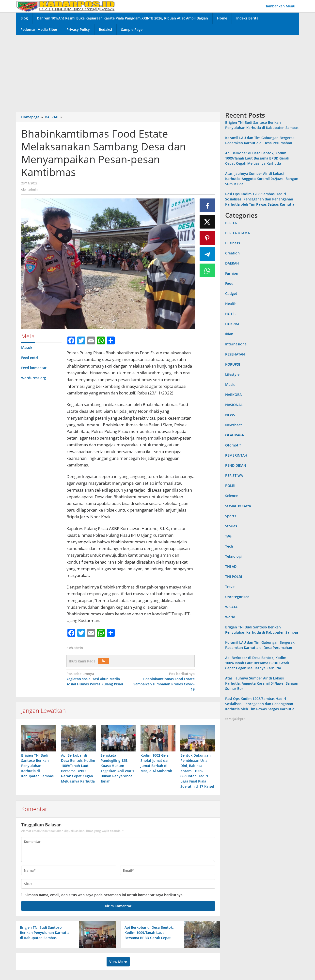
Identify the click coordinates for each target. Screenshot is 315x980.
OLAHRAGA (234, 435)
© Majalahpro (235, 718)
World (230, 617)
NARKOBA (233, 394)
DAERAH (232, 263)
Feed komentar (34, 367)
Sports (230, 516)
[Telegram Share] (207, 254)
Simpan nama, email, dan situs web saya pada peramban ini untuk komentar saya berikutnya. (104, 894)
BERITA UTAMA (237, 233)
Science (231, 495)
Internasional (236, 344)
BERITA (231, 222)
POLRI (230, 485)
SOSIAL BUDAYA (238, 505)
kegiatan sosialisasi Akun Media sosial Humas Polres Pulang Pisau (94, 678)
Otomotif (233, 445)
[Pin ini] (207, 238)
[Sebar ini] (207, 205)
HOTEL (230, 313)
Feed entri (29, 357)
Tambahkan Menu (280, 6)
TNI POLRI (233, 576)
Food (229, 283)
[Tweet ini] (207, 222)
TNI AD (230, 566)
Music (230, 384)
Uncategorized (237, 596)
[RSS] (103, 661)
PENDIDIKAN (235, 465)
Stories (231, 526)
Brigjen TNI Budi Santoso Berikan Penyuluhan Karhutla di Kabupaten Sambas (37, 765)
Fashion (231, 273)
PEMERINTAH (236, 455)
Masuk (26, 347)
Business (232, 243)
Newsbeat (233, 425)
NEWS (230, 414)
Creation (232, 253)
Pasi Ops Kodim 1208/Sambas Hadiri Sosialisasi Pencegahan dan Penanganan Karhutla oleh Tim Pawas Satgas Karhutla (259, 199)
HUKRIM (232, 323)
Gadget (231, 293)
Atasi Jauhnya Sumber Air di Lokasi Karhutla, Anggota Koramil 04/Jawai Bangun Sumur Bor (261, 178)
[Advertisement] (157, 72)
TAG (228, 536)
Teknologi (233, 556)
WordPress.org (33, 377)
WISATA (231, 607)
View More (118, 961)
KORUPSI (232, 364)
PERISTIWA (234, 475)
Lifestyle (232, 374)
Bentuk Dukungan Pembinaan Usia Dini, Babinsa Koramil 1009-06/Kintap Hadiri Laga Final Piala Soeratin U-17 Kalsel (197, 771)
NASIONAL (234, 404)
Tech (229, 546)
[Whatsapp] (207, 270)
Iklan (229, 334)
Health (230, 303)
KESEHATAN (235, 354)
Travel (230, 586)
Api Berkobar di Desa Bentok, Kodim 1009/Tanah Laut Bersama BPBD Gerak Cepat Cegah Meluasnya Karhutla (257, 158)
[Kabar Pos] (65, 6)
